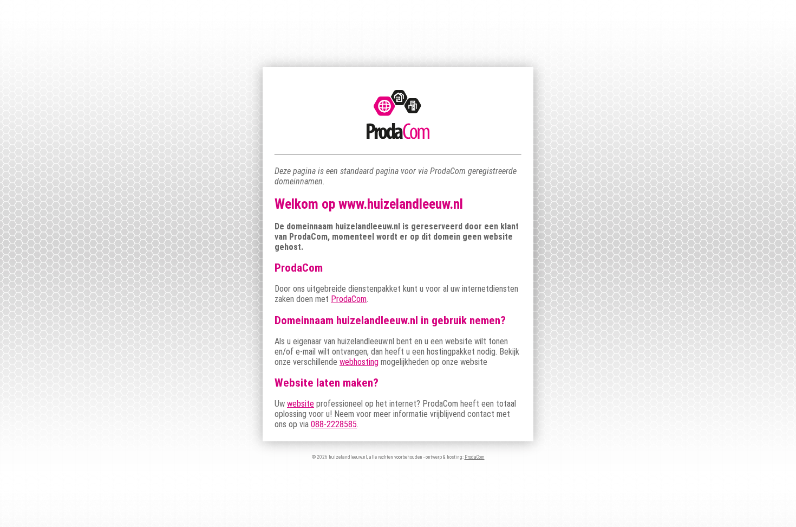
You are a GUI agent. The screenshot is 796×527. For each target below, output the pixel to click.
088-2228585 (334, 424)
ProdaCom (349, 299)
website (300, 404)
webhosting (359, 362)
